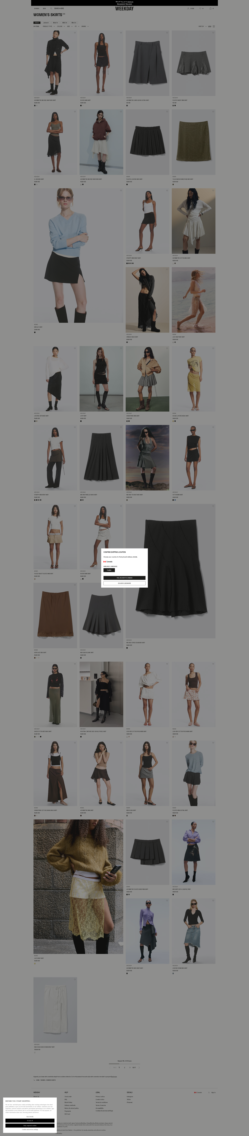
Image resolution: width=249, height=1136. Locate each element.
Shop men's (129, 4)
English (109, 570)
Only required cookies (29, 1125)
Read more (30, 1116)
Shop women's (121, 4)
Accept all (30, 1120)
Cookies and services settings (30, 1129)
